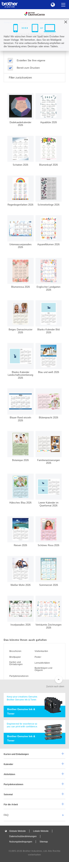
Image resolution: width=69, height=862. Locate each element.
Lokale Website (41, 831)
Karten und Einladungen (16, 663)
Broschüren (15, 651)
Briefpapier (15, 657)
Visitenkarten (41, 651)
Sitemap (44, 841)
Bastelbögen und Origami (43, 669)
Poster (38, 657)
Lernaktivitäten (42, 663)
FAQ (6, 815)
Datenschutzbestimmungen (23, 836)
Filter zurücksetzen (20, 77)
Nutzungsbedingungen (20, 841)
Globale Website (17, 831)
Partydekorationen (19, 676)
